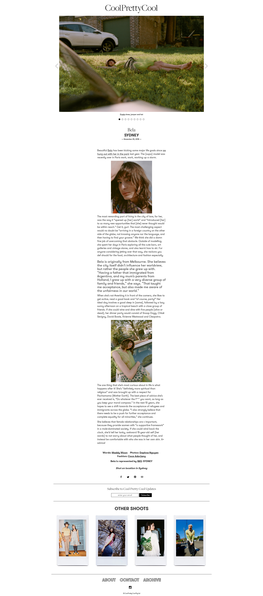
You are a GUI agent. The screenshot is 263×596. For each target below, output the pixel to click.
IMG (139, 461)
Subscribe (145, 495)
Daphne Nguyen (149, 452)
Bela (110, 150)
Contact (129, 580)
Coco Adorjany (137, 456)
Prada (122, 114)
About (109, 580)
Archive (152, 580)
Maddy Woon (120, 452)
